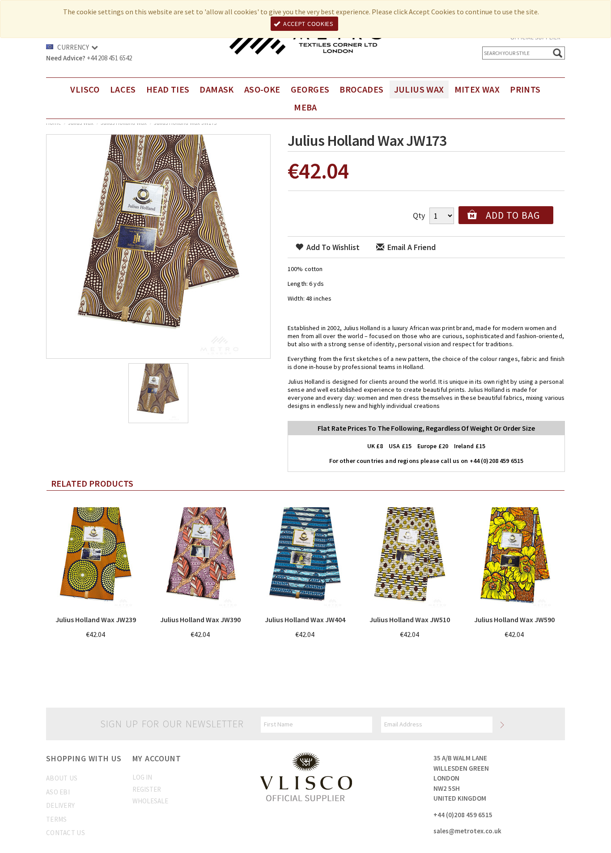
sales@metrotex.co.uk (467, 831)
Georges (310, 89)
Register (146, 789)
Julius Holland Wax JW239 (95, 619)
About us (61, 778)
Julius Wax (419, 89)
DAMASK (216, 89)
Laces (123, 89)
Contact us (65, 832)
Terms (56, 819)
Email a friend (411, 247)
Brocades (361, 89)
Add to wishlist (332, 247)
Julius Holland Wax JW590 (514, 619)
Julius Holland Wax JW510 (409, 619)
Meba (305, 107)
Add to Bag (513, 215)
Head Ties (168, 89)
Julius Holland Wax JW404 (305, 619)
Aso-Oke (262, 89)
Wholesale (150, 801)
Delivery (60, 805)
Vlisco (84, 89)
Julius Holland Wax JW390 (200, 619)
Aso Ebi (58, 792)
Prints (525, 89)
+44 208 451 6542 (109, 58)
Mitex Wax (477, 89)
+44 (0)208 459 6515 (462, 815)
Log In (142, 777)
